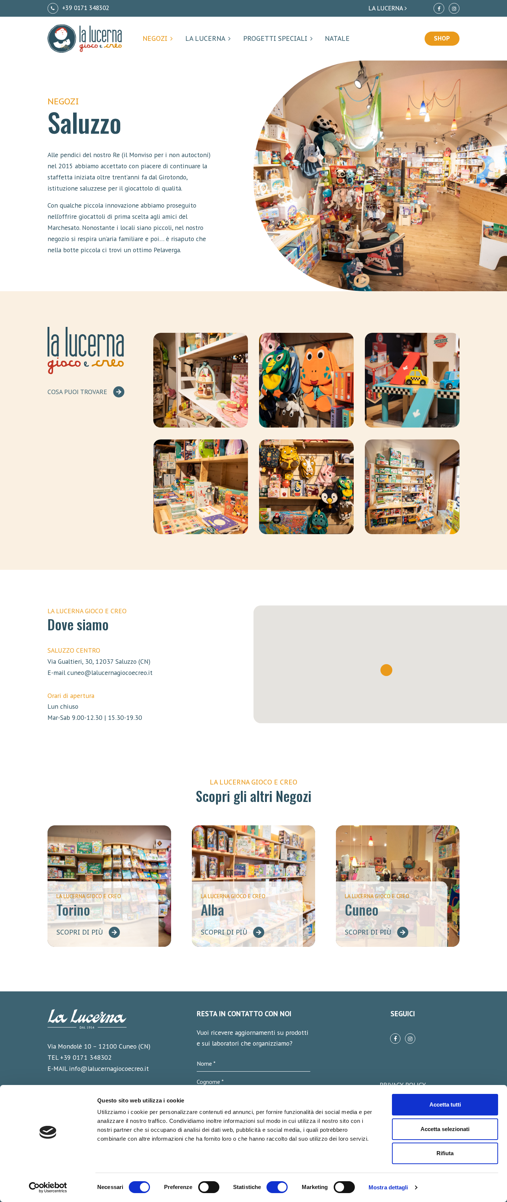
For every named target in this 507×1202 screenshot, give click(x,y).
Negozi (155, 38)
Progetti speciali (275, 38)
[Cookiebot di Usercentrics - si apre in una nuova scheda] (48, 1187)
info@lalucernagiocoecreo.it (109, 1068)
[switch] (208, 1187)
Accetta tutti (445, 1104)
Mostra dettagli (388, 1187)
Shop (442, 38)
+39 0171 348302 (84, 8)
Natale (337, 38)
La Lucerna (205, 38)
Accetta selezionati (445, 1129)
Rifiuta (445, 1153)
